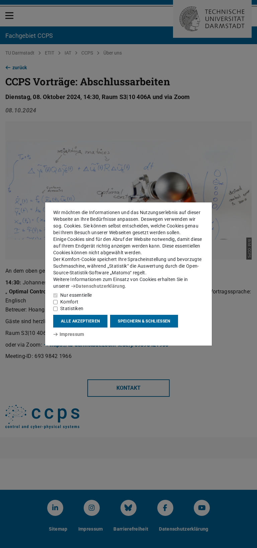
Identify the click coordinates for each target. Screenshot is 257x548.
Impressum (72, 334)
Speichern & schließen (144, 321)
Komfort (69, 301)
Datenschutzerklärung (100, 286)
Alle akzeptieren (80, 321)
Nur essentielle (76, 295)
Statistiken (71, 308)
